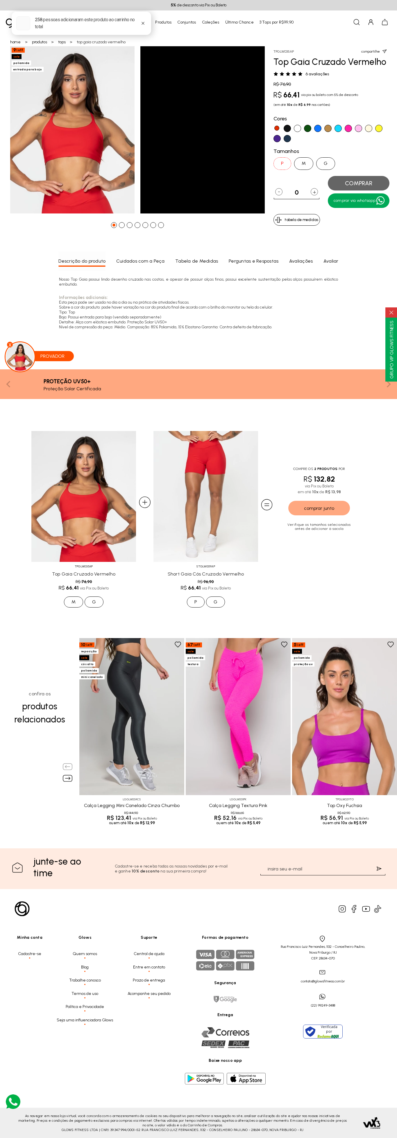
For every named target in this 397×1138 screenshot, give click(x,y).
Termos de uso (84, 993)
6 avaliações (317, 74)
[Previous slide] (8, 384)
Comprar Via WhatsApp (354, 200)
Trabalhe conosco (85, 980)
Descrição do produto (81, 261)
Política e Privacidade (85, 1006)
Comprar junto (319, 508)
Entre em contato (149, 967)
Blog (85, 967)
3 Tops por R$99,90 (277, 22)
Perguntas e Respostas (253, 261)
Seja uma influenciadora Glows (85, 1020)
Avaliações (301, 261)
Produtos (163, 22)
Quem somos (85, 953)
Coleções (210, 22)
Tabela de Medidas (196, 261)
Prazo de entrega (149, 980)
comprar (358, 183)
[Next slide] (388, 384)
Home (15, 42)
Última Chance (239, 22)
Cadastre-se (29, 953)
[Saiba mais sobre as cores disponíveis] (83, 779)
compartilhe (370, 51)
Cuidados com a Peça (140, 261)
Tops (61, 42)
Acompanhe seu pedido (149, 993)
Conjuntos (186, 22)
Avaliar (331, 261)
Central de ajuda (149, 953)
